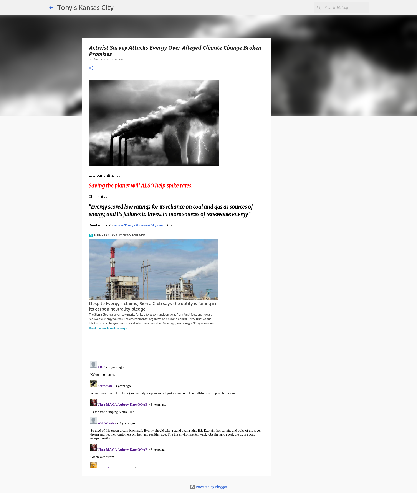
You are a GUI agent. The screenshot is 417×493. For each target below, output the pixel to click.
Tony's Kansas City (85, 7)
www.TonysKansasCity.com (139, 225)
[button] (91, 68)
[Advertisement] (306, 194)
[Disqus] (177, 414)
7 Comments (117, 59)
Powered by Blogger (211, 487)
